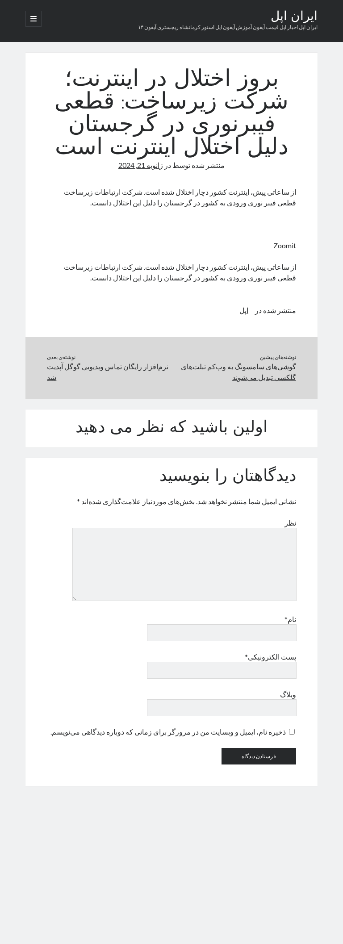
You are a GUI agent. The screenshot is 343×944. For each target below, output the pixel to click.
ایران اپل (294, 17)
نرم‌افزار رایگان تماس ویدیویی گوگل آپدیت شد (107, 371)
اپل (243, 310)
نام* (290, 619)
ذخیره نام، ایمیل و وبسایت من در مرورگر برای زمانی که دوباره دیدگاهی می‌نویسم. (168, 731)
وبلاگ (288, 694)
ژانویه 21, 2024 (140, 165)
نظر (290, 522)
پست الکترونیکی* (270, 656)
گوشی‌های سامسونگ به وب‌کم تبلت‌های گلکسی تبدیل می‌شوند (238, 371)
